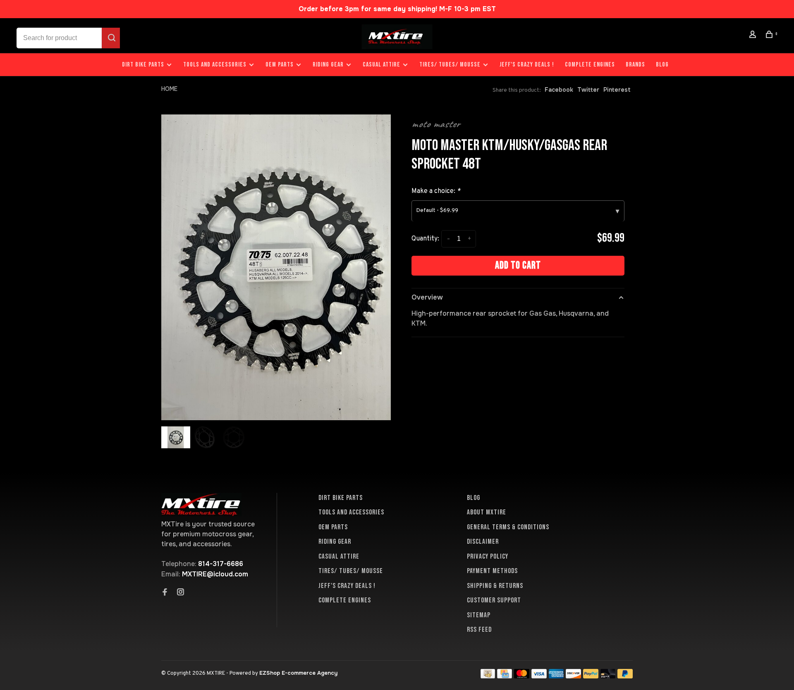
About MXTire (486, 512)
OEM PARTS (279, 65)
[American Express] (556, 676)
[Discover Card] (573, 676)
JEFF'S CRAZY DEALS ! (527, 65)
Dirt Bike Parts (144, 65)
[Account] (754, 35)
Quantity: (425, 239)
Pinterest (617, 89)
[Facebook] (165, 593)
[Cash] (488, 676)
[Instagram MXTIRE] (180, 593)
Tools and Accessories (214, 65)
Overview (427, 297)
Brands (635, 65)
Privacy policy (487, 556)
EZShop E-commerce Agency (298, 672)
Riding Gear (328, 65)
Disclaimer (483, 542)
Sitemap (478, 615)
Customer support (494, 600)
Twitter (588, 89)
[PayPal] (590, 676)
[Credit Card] (504, 676)
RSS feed (479, 630)
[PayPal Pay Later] (625, 676)
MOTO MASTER (435, 124)
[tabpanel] (276, 267)
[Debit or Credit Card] (608, 676)
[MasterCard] (521, 676)
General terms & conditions (508, 527)
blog (662, 65)
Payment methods (492, 571)
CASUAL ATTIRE (381, 65)
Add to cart (518, 265)
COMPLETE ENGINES (590, 65)
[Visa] (539, 676)
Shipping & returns (495, 586)
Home (169, 89)
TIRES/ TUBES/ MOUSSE (450, 65)
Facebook (559, 89)
